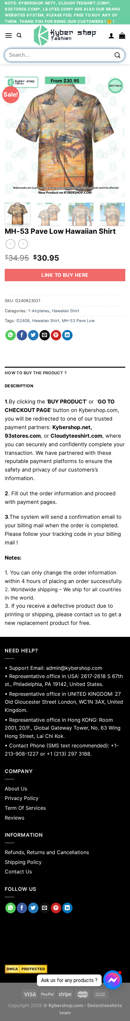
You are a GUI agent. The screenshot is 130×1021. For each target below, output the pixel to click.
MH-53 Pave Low (78, 320)
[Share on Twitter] (33, 335)
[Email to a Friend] (44, 335)
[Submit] (117, 55)
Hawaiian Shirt (65, 310)
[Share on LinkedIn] (67, 335)
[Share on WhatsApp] (10, 335)
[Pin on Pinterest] (56, 335)
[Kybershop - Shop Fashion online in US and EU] (65, 35)
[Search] (19, 35)
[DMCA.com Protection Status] (65, 969)
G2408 (23, 320)
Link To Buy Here (64, 275)
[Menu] (8, 35)
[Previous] (15, 137)
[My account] (111, 35)
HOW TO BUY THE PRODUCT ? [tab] (36, 373)
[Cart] (122, 35)
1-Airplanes (39, 310)
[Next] (115, 137)
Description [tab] (19, 386)
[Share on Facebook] (22, 335)
